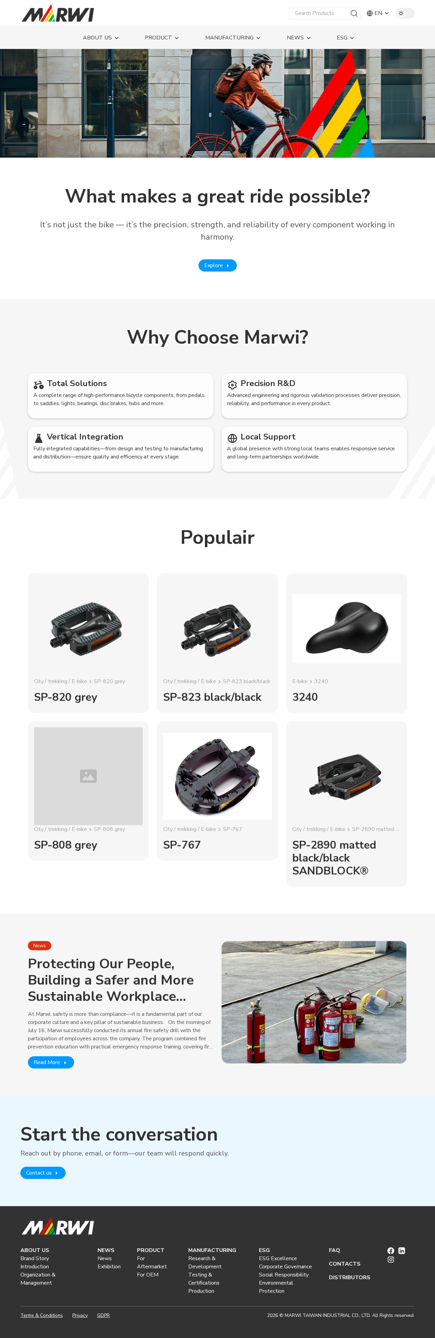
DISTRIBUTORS (349, 1277)
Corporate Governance (285, 1266)
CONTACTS (345, 1264)
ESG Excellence (278, 1258)
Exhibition (109, 1266)
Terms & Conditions (41, 1315)
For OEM (147, 1275)
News (105, 1258)
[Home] (57, 13)
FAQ (334, 1250)
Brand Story (34, 1258)
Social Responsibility (284, 1275)
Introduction (34, 1266)
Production (201, 1291)
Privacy (80, 1315)
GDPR (103, 1315)
